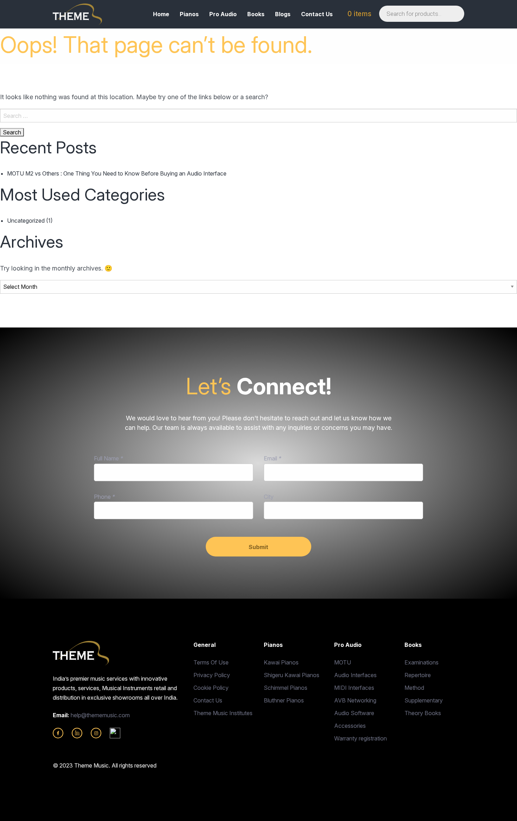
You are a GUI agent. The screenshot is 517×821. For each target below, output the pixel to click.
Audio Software (354, 713)
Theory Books (422, 713)
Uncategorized (26, 220)
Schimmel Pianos (285, 687)
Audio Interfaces (355, 675)
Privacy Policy (211, 675)
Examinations (421, 662)
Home (161, 14)
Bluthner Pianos (284, 700)
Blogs (283, 14)
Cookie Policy (211, 687)
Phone (104, 496)
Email (272, 458)
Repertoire (417, 675)
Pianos (189, 14)
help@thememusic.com (100, 715)
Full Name (108, 458)
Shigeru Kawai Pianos (291, 675)
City (269, 496)
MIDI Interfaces (354, 687)
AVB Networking (355, 700)
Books (255, 14)
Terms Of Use (211, 662)
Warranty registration (360, 738)
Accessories (350, 725)
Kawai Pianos (281, 662)
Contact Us (317, 14)
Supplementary (423, 700)
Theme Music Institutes (223, 713)
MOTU (342, 662)
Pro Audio (223, 14)
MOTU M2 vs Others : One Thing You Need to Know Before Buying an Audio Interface (116, 173)
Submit (258, 546)
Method (414, 687)
